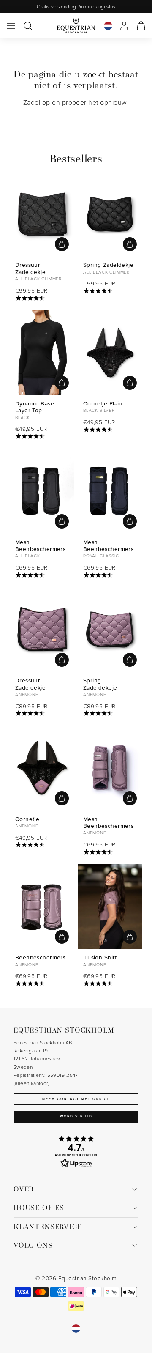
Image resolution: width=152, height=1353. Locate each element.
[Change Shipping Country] (108, 26)
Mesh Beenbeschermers (40, 545)
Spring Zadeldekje (108, 264)
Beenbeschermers (40, 957)
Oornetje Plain (102, 403)
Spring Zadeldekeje (100, 683)
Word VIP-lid (76, 1116)
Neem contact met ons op (76, 1098)
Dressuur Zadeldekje (30, 268)
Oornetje (27, 819)
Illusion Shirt (100, 957)
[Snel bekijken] (62, 244)
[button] (11, 26)
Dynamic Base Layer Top (34, 406)
